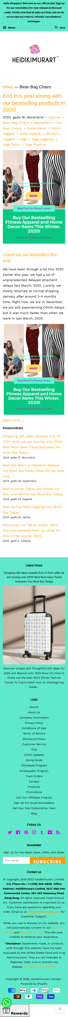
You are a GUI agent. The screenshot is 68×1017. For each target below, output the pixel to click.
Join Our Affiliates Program (34, 797)
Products (34, 786)
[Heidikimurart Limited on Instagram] (34, 833)
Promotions (34, 792)
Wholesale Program (34, 765)
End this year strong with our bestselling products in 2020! (34, 103)
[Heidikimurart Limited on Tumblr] (42, 833)
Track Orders (34, 776)
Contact (34, 781)
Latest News (34, 565)
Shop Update (30, 134)
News (8, 86)
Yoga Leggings (43, 139)
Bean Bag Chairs (16, 123)
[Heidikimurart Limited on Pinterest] (26, 833)
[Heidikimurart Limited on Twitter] (10, 833)
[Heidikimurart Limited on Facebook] (18, 833)
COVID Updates (34, 755)
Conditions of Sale (34, 728)
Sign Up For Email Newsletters (34, 803)
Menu (11, 27)
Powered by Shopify (34, 983)
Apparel (55, 117)
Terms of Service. (31, 932)
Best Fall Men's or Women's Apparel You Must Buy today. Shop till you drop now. (33, 470)
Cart (62, 28)
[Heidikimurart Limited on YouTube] (50, 833)
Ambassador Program (34, 771)
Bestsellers (42, 123)
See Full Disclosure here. (40, 966)
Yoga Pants (11, 144)
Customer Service (34, 744)
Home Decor (36, 128)
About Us (34, 712)
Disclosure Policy (34, 739)
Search (34, 707)
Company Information (34, 717)
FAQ (34, 749)
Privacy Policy (34, 723)
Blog (34, 813)
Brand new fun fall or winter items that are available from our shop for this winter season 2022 (31, 530)
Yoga (23, 139)
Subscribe (47, 861)
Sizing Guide (34, 760)
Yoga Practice (35, 144)
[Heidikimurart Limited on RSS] (58, 833)
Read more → (13, 420)
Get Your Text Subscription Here (34, 808)
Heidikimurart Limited (46, 979)
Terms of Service (34, 733)
